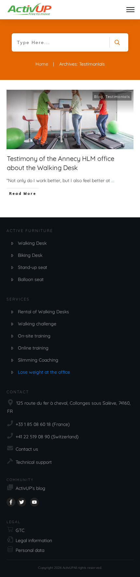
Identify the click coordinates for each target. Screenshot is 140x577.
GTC (20, 530)
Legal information (34, 540)
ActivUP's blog (30, 488)
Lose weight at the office (44, 372)
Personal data (30, 550)
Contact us (27, 449)
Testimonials (117, 96)
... (112, 180)
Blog (98, 96)
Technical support (34, 462)
